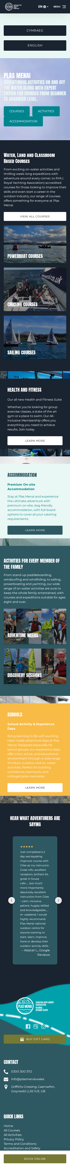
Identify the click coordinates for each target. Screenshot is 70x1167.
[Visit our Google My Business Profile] (35, 1026)
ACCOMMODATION (23, 121)
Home (8, 1126)
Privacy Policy (14, 1139)
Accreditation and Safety (22, 1148)
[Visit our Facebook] (28, 1026)
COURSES (16, 111)
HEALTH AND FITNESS (24, 389)
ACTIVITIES (46, 111)
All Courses (12, 1130)
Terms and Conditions (20, 1144)
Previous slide (11, 900)
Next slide (58, 900)
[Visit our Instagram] (43, 1026)
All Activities (13, 1135)
